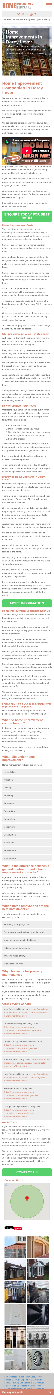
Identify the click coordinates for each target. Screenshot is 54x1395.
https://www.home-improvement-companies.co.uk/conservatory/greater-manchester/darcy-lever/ (22, 1030)
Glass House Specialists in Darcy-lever (22, 1386)
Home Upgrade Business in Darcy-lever (23, 1377)
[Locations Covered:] (3, 4)
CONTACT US (27, 1172)
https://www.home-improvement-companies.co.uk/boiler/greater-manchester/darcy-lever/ (26, 1012)
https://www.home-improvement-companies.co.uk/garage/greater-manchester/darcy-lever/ (19, 1113)
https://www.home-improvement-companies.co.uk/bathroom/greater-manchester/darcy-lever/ (21, 1095)
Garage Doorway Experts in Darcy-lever (23, 1380)
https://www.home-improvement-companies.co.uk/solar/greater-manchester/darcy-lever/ (27, 1062)
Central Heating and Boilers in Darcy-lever (24, 1383)
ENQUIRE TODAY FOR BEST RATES (27, 216)
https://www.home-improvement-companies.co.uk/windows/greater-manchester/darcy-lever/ (20, 1048)
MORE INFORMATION (27, 603)
